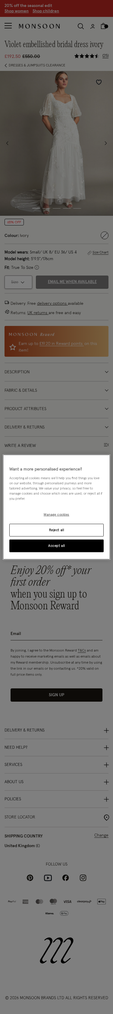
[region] (56, 507)
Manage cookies (56, 514)
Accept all (56, 545)
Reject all (56, 529)
